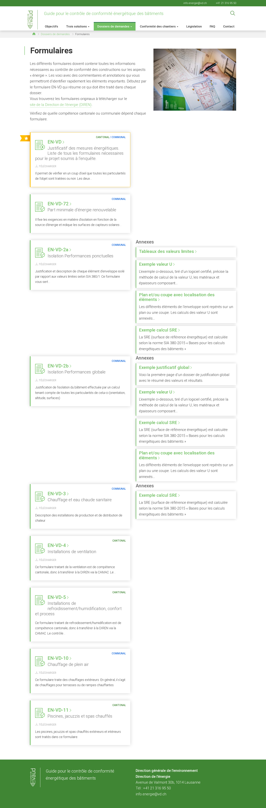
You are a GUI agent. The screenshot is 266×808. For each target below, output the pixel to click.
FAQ (212, 26)
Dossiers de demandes (55, 34)
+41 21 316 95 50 (226, 3)
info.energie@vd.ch (195, 3)
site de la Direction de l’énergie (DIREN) (61, 104)
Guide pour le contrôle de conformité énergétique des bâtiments (104, 13)
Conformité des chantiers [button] (158, 26)
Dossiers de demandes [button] (113, 26)
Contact (229, 26)
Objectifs (51, 26)
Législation (194, 26)
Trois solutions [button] (77, 26)
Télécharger (47, 166)
